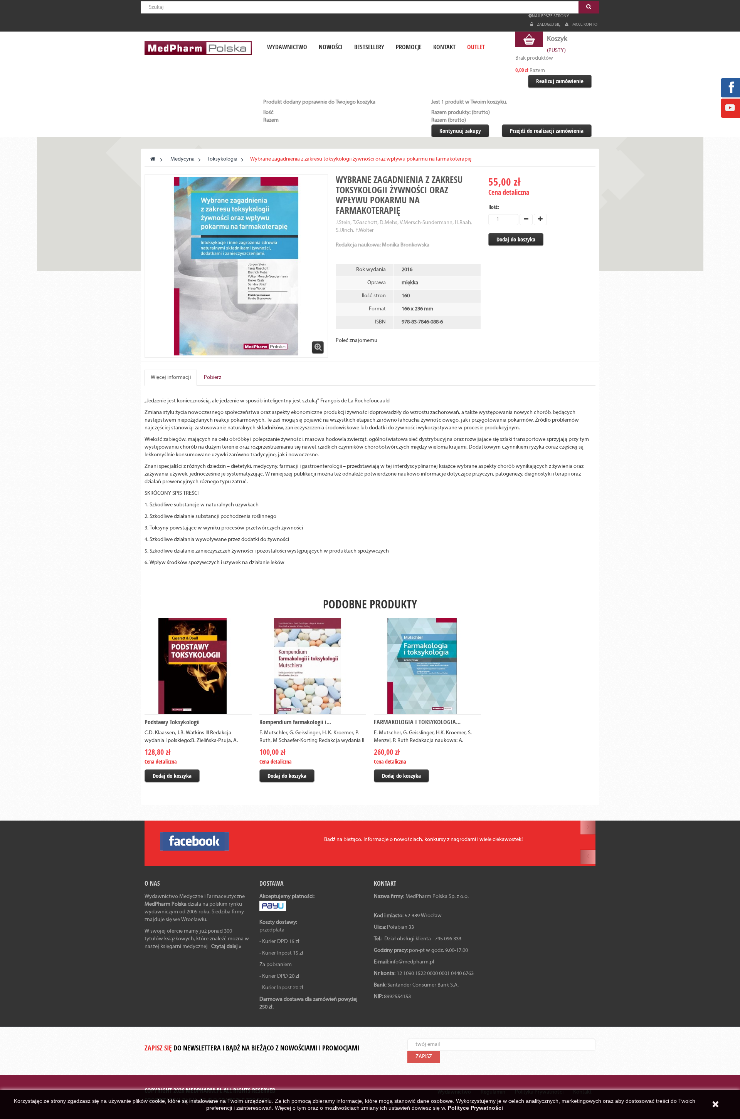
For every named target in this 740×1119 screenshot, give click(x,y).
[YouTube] (730, 108)
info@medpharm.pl (412, 962)
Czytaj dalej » (226, 947)
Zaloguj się (549, 24)
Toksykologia (222, 159)
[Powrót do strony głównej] (152, 159)
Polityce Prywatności (475, 1108)
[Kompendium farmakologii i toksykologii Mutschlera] (313, 666)
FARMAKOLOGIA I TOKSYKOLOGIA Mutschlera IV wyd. (415, 727)
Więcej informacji (171, 377)
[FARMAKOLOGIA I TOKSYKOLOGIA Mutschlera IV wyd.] (427, 666)
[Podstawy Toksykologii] (198, 666)
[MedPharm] (198, 48)
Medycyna (182, 159)
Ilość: (493, 207)
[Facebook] (730, 87)
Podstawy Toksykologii (172, 722)
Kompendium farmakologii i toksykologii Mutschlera (308, 727)
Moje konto (584, 24)
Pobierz (212, 377)
